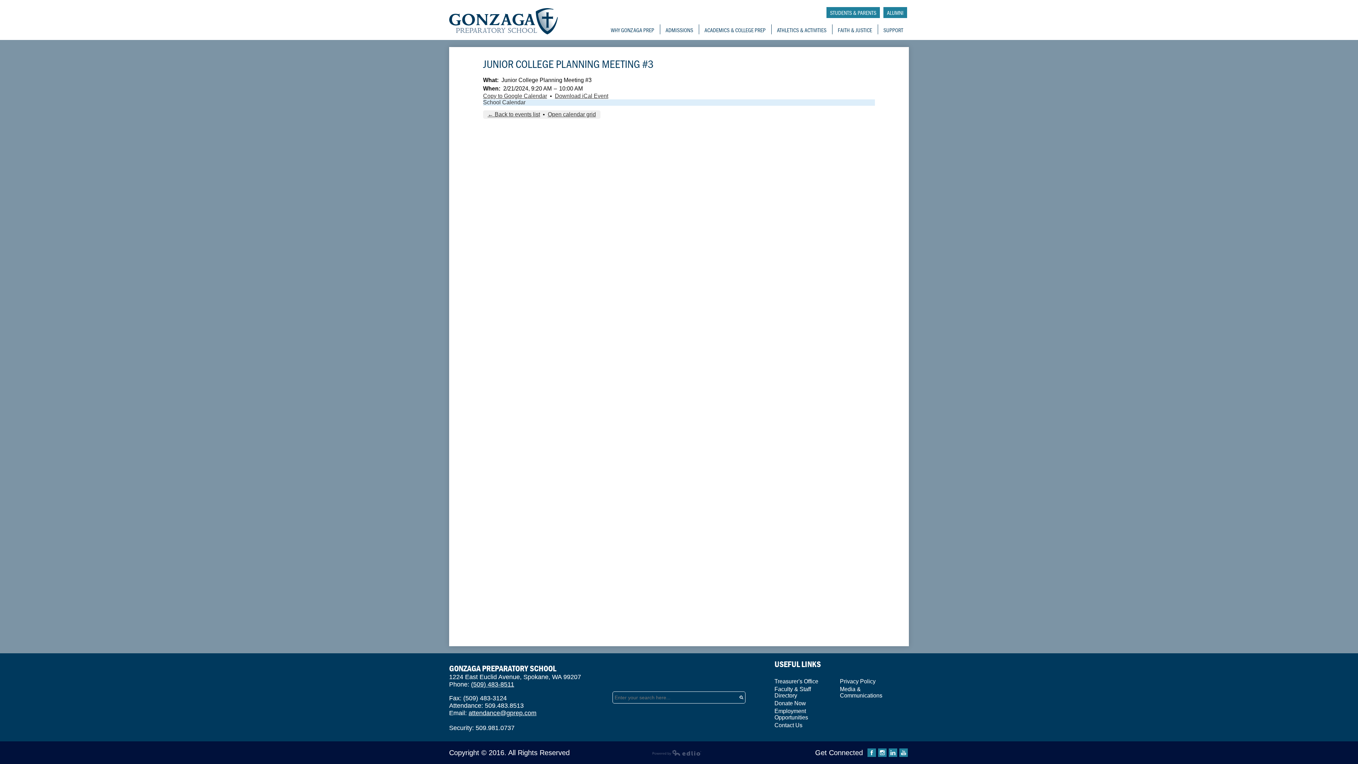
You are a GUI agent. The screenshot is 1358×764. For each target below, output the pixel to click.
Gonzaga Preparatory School (503, 21)
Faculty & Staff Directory (792, 692)
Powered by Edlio (676, 752)
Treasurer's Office (796, 681)
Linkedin (893, 752)
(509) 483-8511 (492, 684)
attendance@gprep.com (502, 713)
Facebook (871, 752)
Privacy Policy (858, 681)
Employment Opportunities (791, 714)
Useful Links (797, 664)
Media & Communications (861, 692)
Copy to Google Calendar (515, 96)
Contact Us (788, 725)
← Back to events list (514, 114)
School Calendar (504, 102)
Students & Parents (853, 12)
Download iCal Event (581, 96)
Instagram (882, 752)
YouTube (903, 752)
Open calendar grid (572, 114)
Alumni (895, 12)
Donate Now (790, 703)
